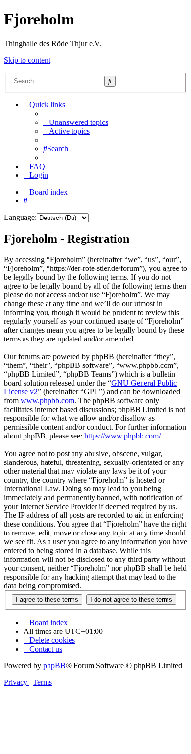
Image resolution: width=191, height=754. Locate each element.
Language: (20, 217)
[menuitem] (75, 122)
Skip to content (27, 60)
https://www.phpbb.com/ (122, 436)
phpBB (54, 665)
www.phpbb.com (47, 400)
